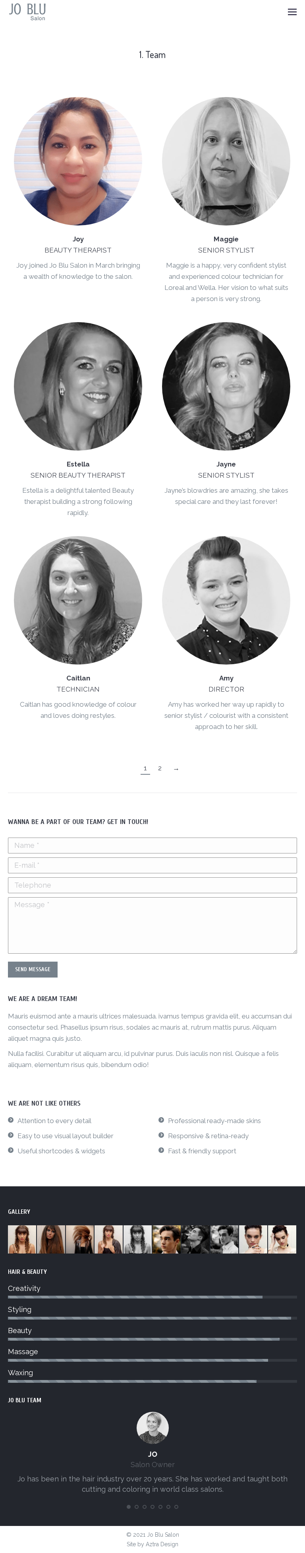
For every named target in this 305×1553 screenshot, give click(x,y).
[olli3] (195, 1239)
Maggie (226, 239)
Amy (226, 678)
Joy (78, 239)
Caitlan (78, 678)
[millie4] (282, 1239)
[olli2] (224, 1239)
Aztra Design (162, 1544)
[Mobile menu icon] (292, 12)
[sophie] (138, 1239)
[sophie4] (51, 1239)
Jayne (226, 464)
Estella (78, 464)
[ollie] (166, 1239)
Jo (152, 1454)
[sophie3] (80, 1239)
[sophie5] (22, 1239)
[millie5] (253, 1239)
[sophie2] (109, 1239)
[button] (129, 1507)
